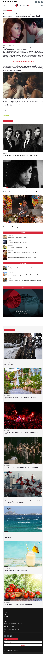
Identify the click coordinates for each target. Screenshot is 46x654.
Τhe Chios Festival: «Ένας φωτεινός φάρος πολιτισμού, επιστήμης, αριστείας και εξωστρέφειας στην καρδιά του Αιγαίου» (25, 268)
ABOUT (4, 1)
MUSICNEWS (5, 115)
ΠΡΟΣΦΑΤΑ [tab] (23, 232)
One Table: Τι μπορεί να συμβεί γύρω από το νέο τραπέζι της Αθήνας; (23, 252)
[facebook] (36, 2)
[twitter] (42, 2)
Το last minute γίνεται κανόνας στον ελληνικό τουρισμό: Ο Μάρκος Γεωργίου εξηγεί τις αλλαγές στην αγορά (25, 274)
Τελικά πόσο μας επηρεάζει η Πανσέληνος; (17, 242)
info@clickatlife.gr (9, 627)
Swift (37, 65)
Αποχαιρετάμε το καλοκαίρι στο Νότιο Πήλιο (18, 237)
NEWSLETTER (15, 1)
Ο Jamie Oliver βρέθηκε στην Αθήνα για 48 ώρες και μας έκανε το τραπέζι (24, 280)
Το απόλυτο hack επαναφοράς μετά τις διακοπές (18, 247)
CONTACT (9, 1)
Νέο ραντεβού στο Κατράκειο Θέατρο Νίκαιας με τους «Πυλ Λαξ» (22, 257)
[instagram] (39, 2)
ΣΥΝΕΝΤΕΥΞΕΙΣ (23, 263)
